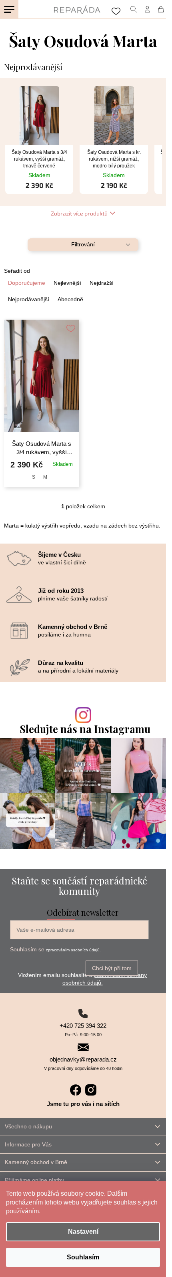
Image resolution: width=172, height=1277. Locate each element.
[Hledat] (133, 9)
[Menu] (9, 9)
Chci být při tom (112, 968)
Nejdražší (102, 283)
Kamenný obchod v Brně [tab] (36, 1162)
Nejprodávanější (28, 299)
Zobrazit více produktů (79, 213)
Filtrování (83, 244)
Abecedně (70, 299)
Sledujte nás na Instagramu (85, 729)
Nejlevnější (67, 283)
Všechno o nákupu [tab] (28, 1126)
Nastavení (83, 1231)
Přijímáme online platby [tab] (34, 1180)
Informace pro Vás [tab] (28, 1144)
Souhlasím (83, 1257)
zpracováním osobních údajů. (73, 950)
